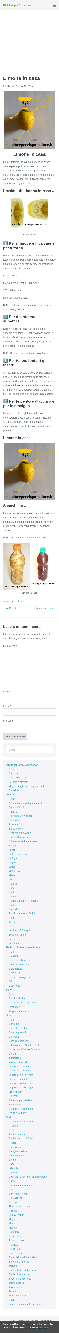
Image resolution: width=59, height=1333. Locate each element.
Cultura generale (18, 1032)
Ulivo (11, 1299)
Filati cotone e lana (19, 1206)
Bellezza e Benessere (21, 960)
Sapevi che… (16, 1104)
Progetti (13, 1096)
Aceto (12, 799)
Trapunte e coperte (19, 1011)
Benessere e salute (19, 964)
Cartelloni (14, 1024)
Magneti (13, 1219)
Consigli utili (15, 1198)
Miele (12, 875)
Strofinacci (14, 1007)
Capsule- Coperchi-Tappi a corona (28, 1176)
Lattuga (13, 858)
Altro (11, 769)
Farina (12, 845)
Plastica (13, 1244)
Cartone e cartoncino (20, 1185)
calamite (13, 1168)
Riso (11, 918)
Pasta (12, 892)
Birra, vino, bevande (20, 833)
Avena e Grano (17, 824)
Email (7, 706)
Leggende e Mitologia (21, 1087)
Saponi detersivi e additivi (23, 1257)
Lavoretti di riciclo (18, 1079)
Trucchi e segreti (18, 1295)
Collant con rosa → (45, 608)
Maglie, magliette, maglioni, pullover (29, 786)
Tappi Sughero (17, 1287)
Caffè (12, 1164)
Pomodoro (14, 909)
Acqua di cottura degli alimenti (25, 803)
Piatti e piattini (16, 1240)
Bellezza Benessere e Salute (23, 947)
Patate (12, 896)
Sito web (8, 720)
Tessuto (13, 1291)
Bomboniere (15, 1147)
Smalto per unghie (19, 1261)
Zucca (12, 939)
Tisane (12, 922)
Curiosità (14, 1036)
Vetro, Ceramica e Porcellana (25, 1304)
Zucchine (14, 943)
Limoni (21, 601)
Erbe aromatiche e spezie (23, 841)
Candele (13, 1172)
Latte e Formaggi (18, 854)
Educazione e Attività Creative (25, 1045)
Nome (7, 691)
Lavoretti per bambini (20, 1083)
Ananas (13, 811)
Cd (10, 1189)
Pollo (11, 905)
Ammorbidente (17, 1134)
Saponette (14, 985)
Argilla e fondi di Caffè (21, 1138)
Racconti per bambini (20, 1100)
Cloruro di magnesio (20, 977)
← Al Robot (9, 608)
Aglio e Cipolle (17, 807)
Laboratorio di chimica (21, 1075)
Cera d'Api (14, 973)
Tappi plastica (16, 1283)
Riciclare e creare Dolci (22, 913)
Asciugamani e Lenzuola (22, 1002)
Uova (12, 926)
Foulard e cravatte (19, 782)
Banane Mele (16, 828)
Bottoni (13, 1159)
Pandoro (13, 883)
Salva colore (16, 1253)
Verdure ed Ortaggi (19, 930)
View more (43, 1327)
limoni (28, 255)
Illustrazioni (15, 1058)
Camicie (13, 773)
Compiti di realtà (18, 1028)
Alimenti (11, 794)
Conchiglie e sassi (19, 1193)
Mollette (13, 1227)
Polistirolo (14, 1249)
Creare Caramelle (19, 837)
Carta (12, 1181)
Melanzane (15, 871)
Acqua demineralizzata (21, 1121)
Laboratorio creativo (20, 1070)
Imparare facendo (18, 1062)
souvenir (13, 1266)
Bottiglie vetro (16, 1155)
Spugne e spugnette (20, 1278)
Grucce (13, 1210)
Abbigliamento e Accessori (22, 765)
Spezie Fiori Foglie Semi (22, 1270)
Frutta (12, 850)
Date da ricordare (18, 1041)
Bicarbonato (15, 968)
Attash (12, 1143)
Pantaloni (14, 790)
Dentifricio (14, 1202)
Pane (12, 888)
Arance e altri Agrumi (20, 816)
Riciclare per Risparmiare (18, 5)
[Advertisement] (29, 41)
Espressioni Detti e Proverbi (24, 1049)
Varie (9, 1117)
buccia (7, 337)
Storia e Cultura (17, 1113)
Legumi (13, 862)
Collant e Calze (17, 777)
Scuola (10, 1015)
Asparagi (14, 820)
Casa (9, 990)
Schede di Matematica (21, 1109)
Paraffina (14, 1232)
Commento (10, 646)
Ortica (12, 879)
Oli (10, 981)
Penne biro (15, 1236)
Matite (12, 1223)
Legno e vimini (17, 1215)
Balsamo (14, 956)
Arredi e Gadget (17, 998)
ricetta (44, 537)
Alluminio (14, 1126)
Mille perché (15, 1091)
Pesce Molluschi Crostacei (23, 900)
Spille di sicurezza (19, 1274)
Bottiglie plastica (18, 1151)
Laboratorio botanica (20, 1066)
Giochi (12, 1053)
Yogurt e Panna (17, 934)
